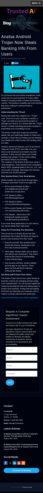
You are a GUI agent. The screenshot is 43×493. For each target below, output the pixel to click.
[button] (36, 3)
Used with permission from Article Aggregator (20, 297)
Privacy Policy (27, 487)
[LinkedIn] (14, 462)
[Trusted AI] (21, 10)
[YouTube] (19, 462)
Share (16, 63)
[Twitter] (10, 462)
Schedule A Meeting (21, 470)
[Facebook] (6, 462)
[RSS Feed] (23, 462)
